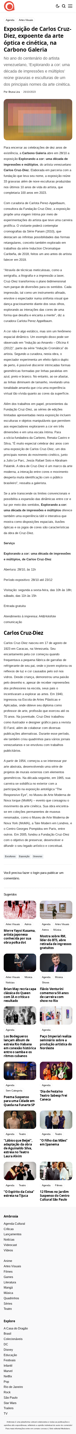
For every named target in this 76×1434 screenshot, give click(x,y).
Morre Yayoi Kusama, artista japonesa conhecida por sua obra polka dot (20, 936)
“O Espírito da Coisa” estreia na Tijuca (19, 1194)
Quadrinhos (11, 1298)
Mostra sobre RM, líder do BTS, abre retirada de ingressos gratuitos (55, 942)
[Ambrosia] (9, 6)
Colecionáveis (13, 1339)
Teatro (8, 1308)
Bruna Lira (14, 91)
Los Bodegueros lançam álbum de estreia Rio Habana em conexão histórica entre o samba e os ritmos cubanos (20, 1046)
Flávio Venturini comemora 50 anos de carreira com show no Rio (54, 995)
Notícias (9, 1239)
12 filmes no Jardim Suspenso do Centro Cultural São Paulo (55, 1196)
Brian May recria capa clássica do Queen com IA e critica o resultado (20, 995)
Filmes (8, 1271)
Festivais (9, 1360)
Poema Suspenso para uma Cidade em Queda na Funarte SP (19, 1101)
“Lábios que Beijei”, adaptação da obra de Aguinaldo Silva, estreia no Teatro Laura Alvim (18, 1148)
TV (6, 1413)
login (36, 873)
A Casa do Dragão (16, 1328)
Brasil (7, 1333)
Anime (8, 1260)
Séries (8, 1303)
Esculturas (10, 856)
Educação (10, 1355)
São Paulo (11, 1397)
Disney (8, 1349)
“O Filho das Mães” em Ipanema (54, 1142)
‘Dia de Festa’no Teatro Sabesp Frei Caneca (53, 1095)
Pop (6, 1381)
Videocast (10, 1245)
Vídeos (8, 1250)
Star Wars (10, 1403)
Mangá (8, 1287)
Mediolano (65, 1429)
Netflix (8, 1376)
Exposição (24, 856)
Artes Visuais (12, 1266)
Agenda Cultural (14, 1223)
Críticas (9, 1229)
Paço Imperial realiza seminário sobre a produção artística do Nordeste (56, 1042)
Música (8, 1292)
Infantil (8, 1365)
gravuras (37, 856)
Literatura (10, 1282)
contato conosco (41, 1429)
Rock (7, 1392)
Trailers (8, 1408)
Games (8, 1277)
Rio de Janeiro (13, 1386)
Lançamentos (12, 1234)
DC (6, 1344)
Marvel (8, 1371)
